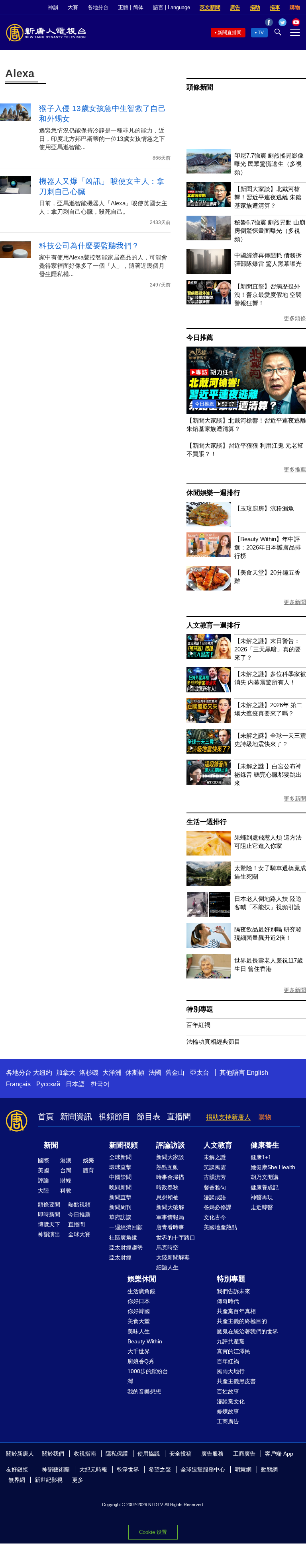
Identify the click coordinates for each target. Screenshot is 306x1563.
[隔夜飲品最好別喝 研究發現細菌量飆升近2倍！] (208, 945)
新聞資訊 (76, 1116)
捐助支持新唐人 (228, 1117)
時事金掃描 (170, 1177)
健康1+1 (261, 1157)
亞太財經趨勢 (126, 1247)
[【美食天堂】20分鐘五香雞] (208, 588)
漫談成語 (215, 1197)
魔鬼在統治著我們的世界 (247, 1331)
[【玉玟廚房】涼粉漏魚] (208, 524)
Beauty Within (145, 1341)
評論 (43, 1180)
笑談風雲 (215, 1167)
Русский (48, 1084)
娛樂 (88, 1160)
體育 (88, 1170)
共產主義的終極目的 (242, 1321)
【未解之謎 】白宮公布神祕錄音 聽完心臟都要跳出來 (268, 774)
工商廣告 (228, 1421)
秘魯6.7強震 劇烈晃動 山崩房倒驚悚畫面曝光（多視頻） (269, 230)
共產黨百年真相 (236, 1311)
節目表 (149, 1116)
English (257, 1072)
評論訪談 (170, 1145)
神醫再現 (262, 1197)
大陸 (43, 1190)
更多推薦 (295, 469)
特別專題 (199, 1009)
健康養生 (265, 1145)
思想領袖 (167, 1197)
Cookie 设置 (153, 1532)
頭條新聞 (199, 87)
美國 (43, 1170)
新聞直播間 (229, 32)
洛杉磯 (88, 1072)
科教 (65, 1190)
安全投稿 (180, 1453)
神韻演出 (49, 1234)
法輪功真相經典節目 (213, 1041)
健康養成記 (265, 1187)
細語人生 (167, 1267)
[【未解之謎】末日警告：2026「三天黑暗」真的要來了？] (208, 656)
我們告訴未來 (233, 1291)
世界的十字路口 (175, 1237)
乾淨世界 (128, 1469)
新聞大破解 (170, 1207)
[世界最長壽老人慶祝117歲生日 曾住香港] (208, 976)
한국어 (100, 1084)
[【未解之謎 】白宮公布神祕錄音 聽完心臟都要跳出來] (208, 782)
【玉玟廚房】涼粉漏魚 (264, 508)
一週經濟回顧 (126, 1227)
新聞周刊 (120, 1207)
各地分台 (98, 7)
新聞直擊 (120, 1197)
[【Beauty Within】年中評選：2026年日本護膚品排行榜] (208, 555)
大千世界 (139, 1351)
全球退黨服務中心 (202, 1469)
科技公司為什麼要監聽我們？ (89, 246)
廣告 (235, 7)
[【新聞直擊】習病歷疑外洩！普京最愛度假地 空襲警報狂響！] (208, 302)
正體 (123, 7)
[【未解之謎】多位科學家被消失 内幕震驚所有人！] (208, 690)
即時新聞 (49, 1214)
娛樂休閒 (142, 1279)
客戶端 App (279, 1453)
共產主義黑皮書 (236, 1381)
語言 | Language (171, 7)
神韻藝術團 (56, 1469)
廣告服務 (212, 1453)
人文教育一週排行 (213, 625)
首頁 (46, 1116)
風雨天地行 (231, 1371)
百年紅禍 (198, 1024)
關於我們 (53, 1453)
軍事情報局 (170, 1217)
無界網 (16, 1480)
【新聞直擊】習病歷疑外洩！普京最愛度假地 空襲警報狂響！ (268, 294)
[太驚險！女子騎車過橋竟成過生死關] (208, 884)
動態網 (269, 1469)
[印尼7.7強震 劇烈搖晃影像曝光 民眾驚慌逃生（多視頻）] (208, 171)
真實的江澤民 (233, 1351)
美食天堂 (139, 1321)
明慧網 (243, 1469)
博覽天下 (49, 1224)
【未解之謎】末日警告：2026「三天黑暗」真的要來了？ (267, 649)
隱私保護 (117, 1453)
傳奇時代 (228, 1301)
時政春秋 (167, 1187)
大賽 (73, 7)
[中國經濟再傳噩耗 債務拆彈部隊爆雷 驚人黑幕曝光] (208, 271)
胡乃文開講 (265, 1177)
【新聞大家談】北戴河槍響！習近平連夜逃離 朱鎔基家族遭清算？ (268, 197)
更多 (77, 1480)
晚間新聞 (120, 1187)
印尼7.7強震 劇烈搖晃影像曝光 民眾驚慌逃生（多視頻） (269, 163)
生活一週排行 (206, 822)
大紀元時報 (93, 1469)
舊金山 (174, 1072)
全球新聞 (120, 1157)
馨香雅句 (215, 1187)
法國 (155, 1072)
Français (18, 1084)
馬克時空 (167, 1247)
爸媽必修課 (217, 1207)
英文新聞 (210, 7)
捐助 (255, 7)
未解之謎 (215, 1157)
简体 (138, 7)
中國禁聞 (120, 1177)
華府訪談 (120, 1217)
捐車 (275, 7)
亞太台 (199, 1072)
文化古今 (215, 1217)
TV (261, 32)
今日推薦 (199, 337)
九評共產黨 (231, 1341)
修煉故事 (228, 1411)
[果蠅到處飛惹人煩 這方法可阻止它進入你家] (208, 853)
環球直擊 (120, 1167)
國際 (43, 1160)
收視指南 (85, 1453)
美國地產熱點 (220, 1227)
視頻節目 (114, 1116)
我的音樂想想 (144, 1391)
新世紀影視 (49, 1480)
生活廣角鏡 (141, 1291)
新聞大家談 (170, 1157)
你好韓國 (139, 1311)
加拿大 (65, 1072)
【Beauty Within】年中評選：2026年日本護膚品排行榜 (267, 547)
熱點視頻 (79, 1204)
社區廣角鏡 (123, 1237)
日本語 (75, 1084)
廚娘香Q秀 (141, 1361)
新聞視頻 (123, 1145)
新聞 (51, 1145)
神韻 (53, 7)
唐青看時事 (170, 1227)
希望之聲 (160, 1469)
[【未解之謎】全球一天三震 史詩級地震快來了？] (208, 751)
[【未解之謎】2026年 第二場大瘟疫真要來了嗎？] (208, 720)
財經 (65, 1180)
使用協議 (148, 1453)
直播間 (179, 1116)
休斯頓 (135, 1072)
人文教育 (218, 1145)
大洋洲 (112, 1072)
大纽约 (42, 1072)
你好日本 (139, 1301)
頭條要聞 (49, 1204)
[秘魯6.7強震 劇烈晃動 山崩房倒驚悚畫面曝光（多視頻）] (208, 238)
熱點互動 (167, 1167)
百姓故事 (228, 1391)
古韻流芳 (215, 1177)
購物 (295, 7)
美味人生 (139, 1331)
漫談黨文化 (231, 1401)
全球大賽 (79, 1234)
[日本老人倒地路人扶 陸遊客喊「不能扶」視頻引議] (208, 915)
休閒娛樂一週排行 (213, 493)
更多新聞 (295, 602)
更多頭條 (295, 318)
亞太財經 (120, 1257)
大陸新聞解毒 (173, 1257)
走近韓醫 (262, 1207)
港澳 (65, 1160)
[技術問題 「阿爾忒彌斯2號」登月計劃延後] (246, 411)
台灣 (65, 1170)
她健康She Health (273, 1167)
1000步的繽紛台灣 (148, 1376)
